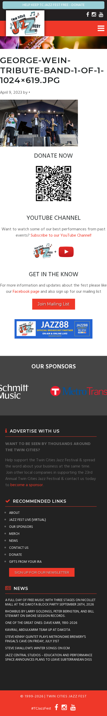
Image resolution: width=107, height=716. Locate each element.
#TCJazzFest (41, 709)
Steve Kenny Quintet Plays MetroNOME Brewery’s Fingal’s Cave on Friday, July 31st (45, 639)
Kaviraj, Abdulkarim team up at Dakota (37, 630)
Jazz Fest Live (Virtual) (27, 520)
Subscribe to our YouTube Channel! (61, 235)
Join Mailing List (54, 304)
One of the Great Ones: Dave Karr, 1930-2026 (41, 623)
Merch (14, 534)
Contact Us (19, 548)
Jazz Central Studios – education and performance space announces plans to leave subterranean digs (48, 657)
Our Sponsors (21, 527)
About (14, 513)
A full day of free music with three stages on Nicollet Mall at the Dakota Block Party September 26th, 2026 (50, 602)
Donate (15, 555)
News (13, 541)
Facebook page (26, 291)
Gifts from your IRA (25, 562)
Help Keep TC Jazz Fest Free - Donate (54, 5)
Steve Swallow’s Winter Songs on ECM (37, 648)
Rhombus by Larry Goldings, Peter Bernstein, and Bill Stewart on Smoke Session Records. (49, 614)
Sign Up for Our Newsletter (42, 572)
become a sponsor (26, 485)
